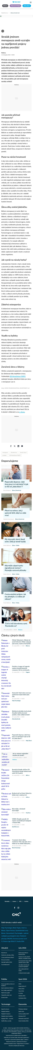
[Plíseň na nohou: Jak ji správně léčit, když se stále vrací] (16, 501)
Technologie (5, 1004)
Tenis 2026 (21, 991)
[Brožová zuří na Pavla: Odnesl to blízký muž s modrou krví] (6, 799)
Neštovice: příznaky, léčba (7, 955)
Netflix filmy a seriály (6, 1021)
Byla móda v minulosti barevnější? (18, 809)
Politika (4, 979)
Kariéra (26, 901)
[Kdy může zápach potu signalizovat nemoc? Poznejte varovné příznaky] (16, 556)
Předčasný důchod (23, 1009)
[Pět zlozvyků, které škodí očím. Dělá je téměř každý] (16, 530)
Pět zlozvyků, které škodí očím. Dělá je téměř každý (15, 540)
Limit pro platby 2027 (24, 1013)
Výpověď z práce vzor (6, 995)
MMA (20, 984)
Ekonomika (23, 1004)
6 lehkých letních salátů (24, 973)
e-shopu (22, 412)
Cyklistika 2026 (22, 998)
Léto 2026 (22, 948)
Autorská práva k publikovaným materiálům (16, 1035)
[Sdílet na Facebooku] (11, 446)
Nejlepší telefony (5, 1011)
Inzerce (14, 901)
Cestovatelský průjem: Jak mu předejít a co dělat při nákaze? (15, 596)
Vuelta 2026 (20, 941)
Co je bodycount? (5, 964)
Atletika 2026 (22, 995)
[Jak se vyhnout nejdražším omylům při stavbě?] (7, 759)
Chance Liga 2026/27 (9, 941)
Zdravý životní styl (15, 13)
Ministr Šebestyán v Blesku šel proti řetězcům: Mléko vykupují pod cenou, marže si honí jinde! (21, 641)
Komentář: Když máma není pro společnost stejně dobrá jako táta (21, 694)
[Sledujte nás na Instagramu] (18, 907)
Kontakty (7, 901)
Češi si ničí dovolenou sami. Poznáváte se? (16, 625)
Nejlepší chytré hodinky (7, 1016)
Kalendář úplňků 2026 (6, 962)
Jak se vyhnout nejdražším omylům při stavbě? (20, 754)
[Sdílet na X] (14, 446)
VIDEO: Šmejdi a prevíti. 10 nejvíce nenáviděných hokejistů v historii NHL (21, 820)
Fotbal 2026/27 (22, 986)
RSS (20, 901)
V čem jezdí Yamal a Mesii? (7, 957)
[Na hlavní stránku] (16, 2)
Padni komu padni (5, 992)
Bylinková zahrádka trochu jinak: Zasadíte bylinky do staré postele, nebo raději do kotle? (21, 713)
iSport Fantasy (10, 930)
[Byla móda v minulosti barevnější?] (6, 812)
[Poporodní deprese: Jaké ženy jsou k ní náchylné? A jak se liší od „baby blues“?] (16, 473)
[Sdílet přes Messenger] (22, 446)
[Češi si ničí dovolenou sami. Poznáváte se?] (16, 615)
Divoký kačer (4, 997)
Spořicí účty (21, 1011)
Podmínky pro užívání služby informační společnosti (16, 1037)
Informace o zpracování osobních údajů (14, 1039)
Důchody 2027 (22, 1016)
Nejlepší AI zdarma (5, 1013)
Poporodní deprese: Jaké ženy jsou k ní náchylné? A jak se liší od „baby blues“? (16, 484)
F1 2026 (21, 993)
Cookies (26, 1039)
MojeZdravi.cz (4, 13)
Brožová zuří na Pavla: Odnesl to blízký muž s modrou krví (21, 794)
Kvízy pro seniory (5, 959)
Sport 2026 (23, 979)
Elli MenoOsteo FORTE (17, 376)
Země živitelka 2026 (24, 1021)
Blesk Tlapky (17, 928)
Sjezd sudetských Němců (7, 988)
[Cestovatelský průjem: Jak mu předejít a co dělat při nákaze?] (16, 585)
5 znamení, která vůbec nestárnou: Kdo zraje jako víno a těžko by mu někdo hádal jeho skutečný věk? (21, 842)
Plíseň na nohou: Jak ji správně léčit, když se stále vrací (15, 513)
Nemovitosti (10, 933)
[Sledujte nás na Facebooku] (14, 907)
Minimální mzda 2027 (24, 1018)
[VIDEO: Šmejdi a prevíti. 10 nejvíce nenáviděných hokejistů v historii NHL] (6, 827)
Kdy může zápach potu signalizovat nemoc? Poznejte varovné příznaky (15, 568)
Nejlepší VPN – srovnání (7, 1018)
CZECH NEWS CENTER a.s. (23, 1028)
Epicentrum (4, 952)
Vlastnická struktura (21, 1041)
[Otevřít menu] (30, 2)
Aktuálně (4, 948)
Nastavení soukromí (11, 1041)
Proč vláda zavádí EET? (6, 990)
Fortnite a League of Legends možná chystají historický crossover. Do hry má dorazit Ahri (21, 668)
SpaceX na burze (5, 1009)
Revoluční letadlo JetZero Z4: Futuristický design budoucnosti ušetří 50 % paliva (21, 771)
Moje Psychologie (6, 928)
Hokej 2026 (21, 988)
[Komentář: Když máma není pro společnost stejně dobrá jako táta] (6, 700)
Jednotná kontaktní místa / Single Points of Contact (16, 1043)
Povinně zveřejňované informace (16, 1045)
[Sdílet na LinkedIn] (18, 446)
